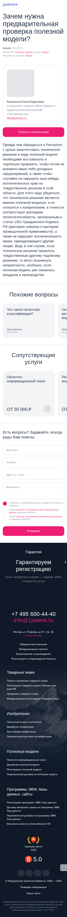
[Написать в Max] (44, 5)
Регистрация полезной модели (24, 769)
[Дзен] (29, 873)
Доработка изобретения (20, 726)
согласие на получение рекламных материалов (38, 516)
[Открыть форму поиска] (56, 5)
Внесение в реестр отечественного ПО (29, 823)
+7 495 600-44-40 (34, 614)
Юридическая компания (33, 644)
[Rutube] (37, 873)
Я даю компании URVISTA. (34, 511)
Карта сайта (33, 893)
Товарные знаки (21, 672)
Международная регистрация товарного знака (33, 698)
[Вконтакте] (21, 873)
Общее (45, 52)
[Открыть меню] (61, 5)
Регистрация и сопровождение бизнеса (33, 658)
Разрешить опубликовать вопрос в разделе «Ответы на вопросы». (36, 504)
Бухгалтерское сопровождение (33, 653)
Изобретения (18, 713)
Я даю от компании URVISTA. (35, 518)
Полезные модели (24, 52)
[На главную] (13, 4)
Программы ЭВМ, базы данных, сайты (27, 791)
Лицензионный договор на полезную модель (32, 774)
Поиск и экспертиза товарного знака (27, 680)
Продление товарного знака (22, 693)
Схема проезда (33, 635)
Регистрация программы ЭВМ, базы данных (32, 802)
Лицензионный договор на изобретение (29, 736)
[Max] (45, 873)
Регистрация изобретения (21, 731)
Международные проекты (33, 649)
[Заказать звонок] (50, 5)
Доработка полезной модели (23, 764)
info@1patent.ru (33, 620)
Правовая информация (33, 887)
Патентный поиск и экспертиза (24, 722)
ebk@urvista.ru (17, 118)
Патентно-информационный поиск (26, 759)
